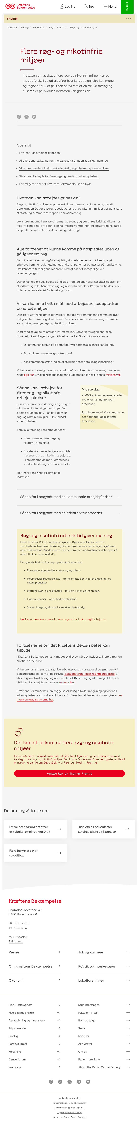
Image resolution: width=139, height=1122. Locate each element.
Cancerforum (17, 1059)
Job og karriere (90, 952)
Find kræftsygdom (21, 1004)
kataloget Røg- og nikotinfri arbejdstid (89, 673)
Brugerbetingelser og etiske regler (69, 1103)
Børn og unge (86, 1020)
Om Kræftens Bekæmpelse (31, 966)
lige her (29, 374)
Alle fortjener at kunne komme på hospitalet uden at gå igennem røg (63, 160)
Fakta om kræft (88, 1012)
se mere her (66, 682)
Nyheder (83, 1036)
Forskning (15, 1051)
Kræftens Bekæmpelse (35, 901)
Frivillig (25, 27)
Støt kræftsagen (89, 1004)
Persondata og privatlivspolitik (69, 1107)
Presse (14, 952)
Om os (82, 1051)
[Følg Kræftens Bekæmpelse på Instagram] (60, 1082)
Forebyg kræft (18, 1043)
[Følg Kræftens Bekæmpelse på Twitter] (69, 1082)
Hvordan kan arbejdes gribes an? (40, 152)
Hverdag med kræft (21, 1012)
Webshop (15, 1067)
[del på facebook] (19, 117)
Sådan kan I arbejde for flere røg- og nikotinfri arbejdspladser (59, 176)
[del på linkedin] (34, 117)
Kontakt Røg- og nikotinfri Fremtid (69, 773)
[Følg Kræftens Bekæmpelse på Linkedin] (79, 1082)
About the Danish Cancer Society (99, 1067)
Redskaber (39, 27)
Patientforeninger (89, 1059)
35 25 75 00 (21, 923)
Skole (81, 1028)
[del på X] (26, 117)
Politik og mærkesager (97, 966)
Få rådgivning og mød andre (27, 1020)
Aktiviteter (85, 1043)
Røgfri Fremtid (57, 27)
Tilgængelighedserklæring (69, 1112)
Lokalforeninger (91, 980)
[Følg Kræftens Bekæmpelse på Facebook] (51, 1082)
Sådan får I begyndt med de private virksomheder (61, 513)
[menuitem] (66, 6)
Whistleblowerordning (69, 1098)
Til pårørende (17, 1028)
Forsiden (12, 27)
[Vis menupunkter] (69, 18)
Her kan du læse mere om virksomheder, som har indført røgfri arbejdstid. (63, 619)
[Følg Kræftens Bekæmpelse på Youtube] (88, 1082)
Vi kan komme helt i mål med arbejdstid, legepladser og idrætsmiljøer (64, 168)
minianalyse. (113, 374)
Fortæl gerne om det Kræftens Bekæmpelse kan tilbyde (55, 184)
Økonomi (16, 980)
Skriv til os (20, 928)
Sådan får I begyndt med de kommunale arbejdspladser (66, 497)
